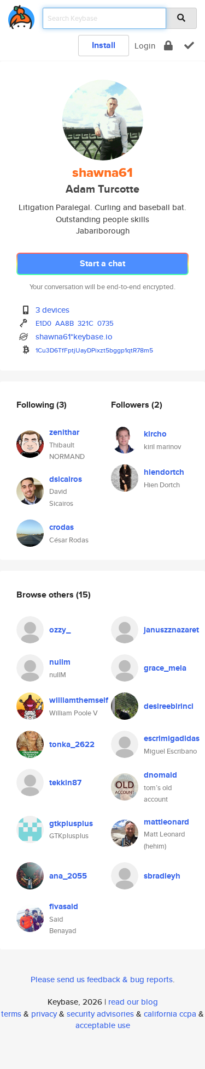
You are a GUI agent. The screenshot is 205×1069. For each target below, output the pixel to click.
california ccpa (170, 1013)
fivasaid (63, 906)
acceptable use (102, 1025)
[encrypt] (168, 45)
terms (11, 1013)
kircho (155, 434)
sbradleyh (162, 876)
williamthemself (78, 700)
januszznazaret (171, 630)
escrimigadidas (172, 738)
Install (103, 45)
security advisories (100, 1013)
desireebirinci (169, 706)
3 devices (52, 309)
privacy (44, 1013)
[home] (21, 15)
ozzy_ (60, 630)
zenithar (64, 432)
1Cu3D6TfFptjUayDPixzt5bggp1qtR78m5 (94, 350)
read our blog (133, 1001)
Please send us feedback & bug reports (102, 979)
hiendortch (164, 472)
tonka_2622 (72, 744)
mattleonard (166, 822)
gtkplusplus (71, 823)
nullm (60, 662)
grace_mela (165, 668)
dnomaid (160, 775)
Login (144, 45)
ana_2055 (68, 876)
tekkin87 (65, 783)
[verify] (189, 45)
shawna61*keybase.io (74, 336)
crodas (61, 527)
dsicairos (65, 479)
